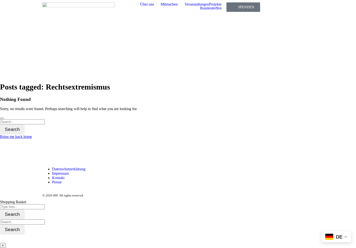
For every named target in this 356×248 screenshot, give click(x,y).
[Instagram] (61, 152)
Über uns (147, 4)
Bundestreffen (211, 8)
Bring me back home (16, 137)
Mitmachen (169, 4)
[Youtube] (88, 152)
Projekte (215, 4)
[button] (150, 4)
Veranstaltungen (197, 4)
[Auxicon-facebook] (48, 152)
